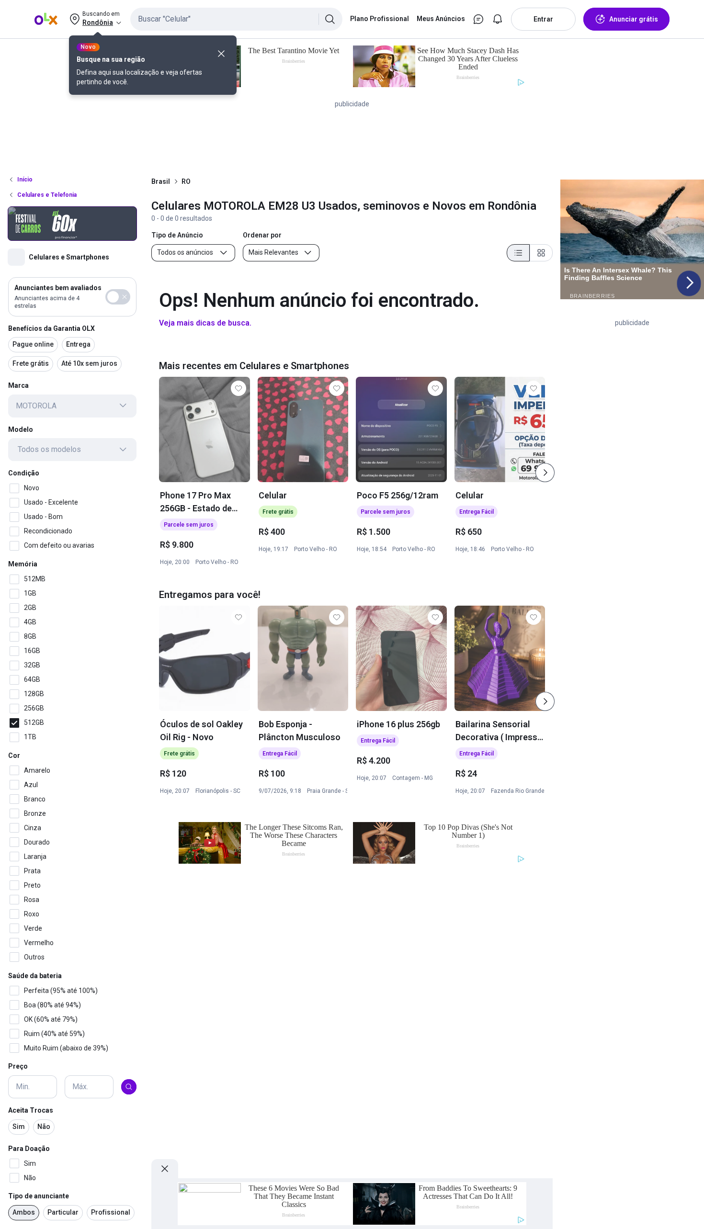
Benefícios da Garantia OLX (51, 328)
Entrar (543, 19)
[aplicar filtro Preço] (128, 1086)
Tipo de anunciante (38, 1196)
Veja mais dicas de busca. (205, 322)
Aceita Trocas (30, 1110)
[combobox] (236, 19)
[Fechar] (221, 53)
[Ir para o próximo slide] (545, 472)
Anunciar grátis (633, 19)
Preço (18, 1066)
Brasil (160, 181)
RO (186, 181)
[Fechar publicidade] (164, 1168)
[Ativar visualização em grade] (541, 252)
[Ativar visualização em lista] (518, 252)
